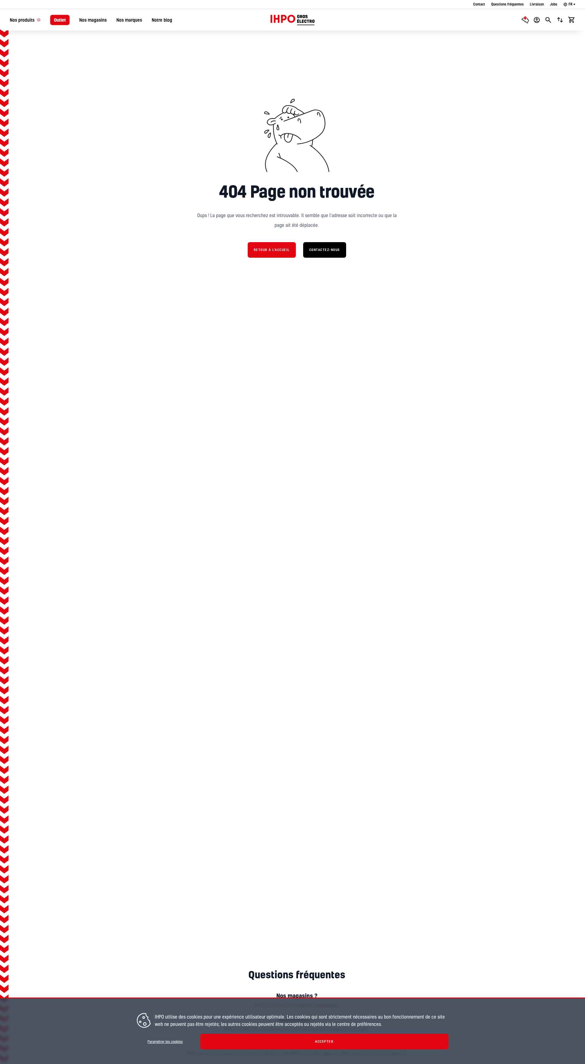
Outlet (60, 20)
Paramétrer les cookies (165, 1041)
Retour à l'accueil (272, 250)
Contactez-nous (324, 250)
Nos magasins (93, 20)
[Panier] (571, 19)
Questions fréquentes (507, 4)
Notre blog (162, 20)
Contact (479, 4)
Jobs (553, 4)
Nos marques (129, 20)
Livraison (537, 4)
